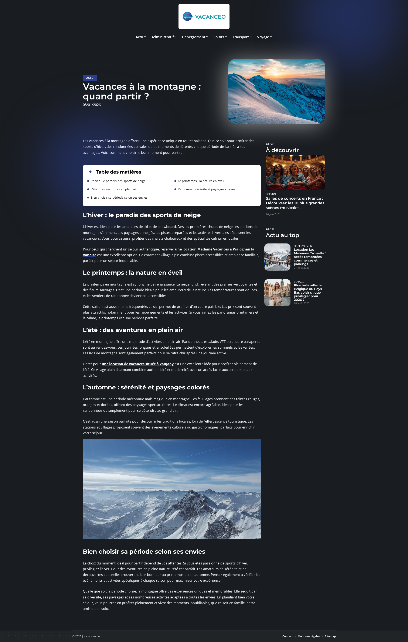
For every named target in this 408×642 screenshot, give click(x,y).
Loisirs (271, 194)
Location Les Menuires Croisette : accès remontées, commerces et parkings (310, 256)
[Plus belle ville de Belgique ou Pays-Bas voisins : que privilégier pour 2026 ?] (277, 292)
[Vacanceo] (204, 16)
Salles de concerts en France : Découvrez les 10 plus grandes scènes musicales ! (295, 203)
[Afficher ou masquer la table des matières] (198, 172)
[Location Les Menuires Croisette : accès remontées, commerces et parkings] (277, 257)
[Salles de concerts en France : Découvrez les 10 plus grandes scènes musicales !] (295, 172)
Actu (90, 77)
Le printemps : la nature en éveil (201, 181)
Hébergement (304, 246)
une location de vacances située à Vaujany (138, 364)
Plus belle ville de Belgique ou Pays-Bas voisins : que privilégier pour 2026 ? (308, 292)
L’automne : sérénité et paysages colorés (206, 189)
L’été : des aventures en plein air (114, 189)
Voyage (299, 282)
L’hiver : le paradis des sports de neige (118, 181)
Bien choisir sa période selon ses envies (119, 197)
